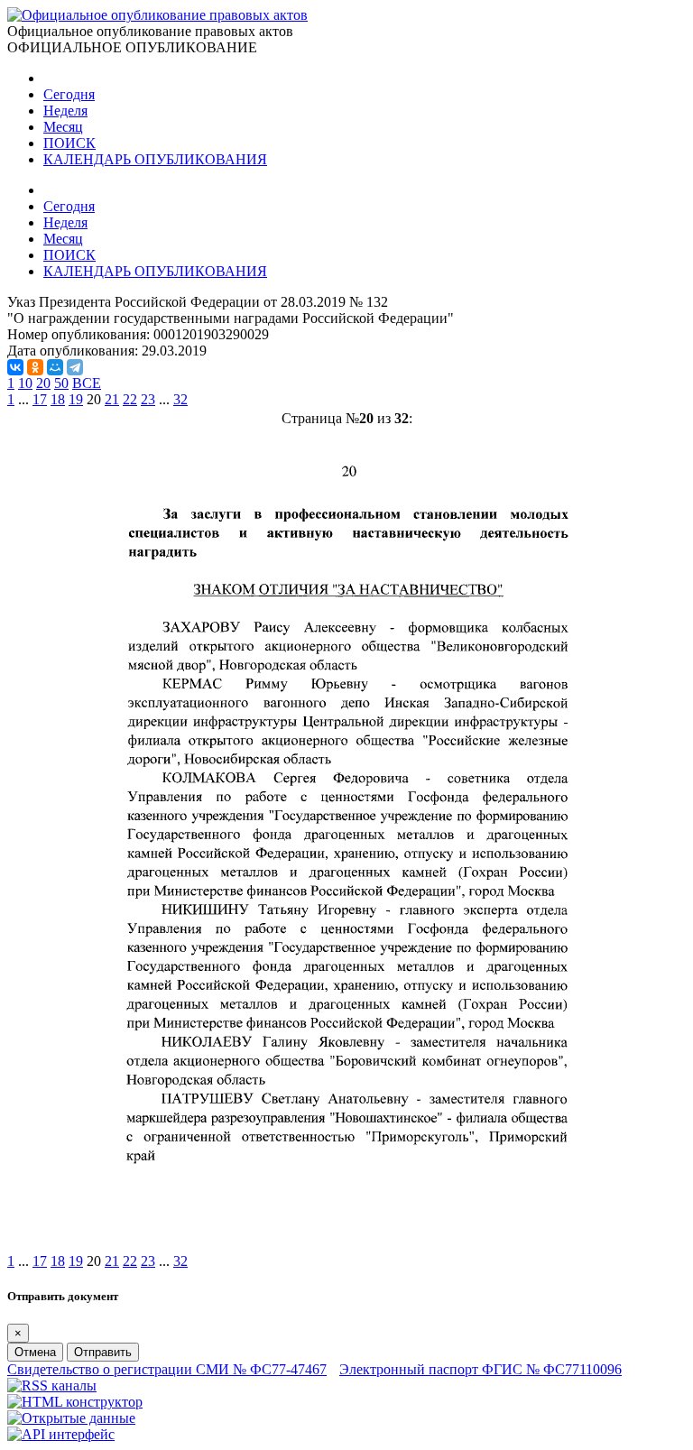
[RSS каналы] (52, 1385)
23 (148, 399)
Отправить (103, 1352)
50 (61, 383)
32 (180, 399)
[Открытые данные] (71, 1418)
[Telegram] (75, 367)
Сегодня (69, 94)
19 (76, 399)
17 (39, 399)
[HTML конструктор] (75, 1401)
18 (58, 399)
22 (130, 399)
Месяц (63, 126)
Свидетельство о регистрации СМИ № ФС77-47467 (167, 1369)
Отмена (35, 1352)
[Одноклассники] (35, 367)
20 (43, 383)
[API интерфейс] (61, 1434)
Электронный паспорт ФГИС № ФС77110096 (480, 1369)
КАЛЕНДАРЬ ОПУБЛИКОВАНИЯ (155, 159)
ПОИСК (69, 143)
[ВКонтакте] (15, 367)
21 (112, 399)
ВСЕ (86, 383)
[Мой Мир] (55, 367)
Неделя (65, 110)
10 (25, 383)
